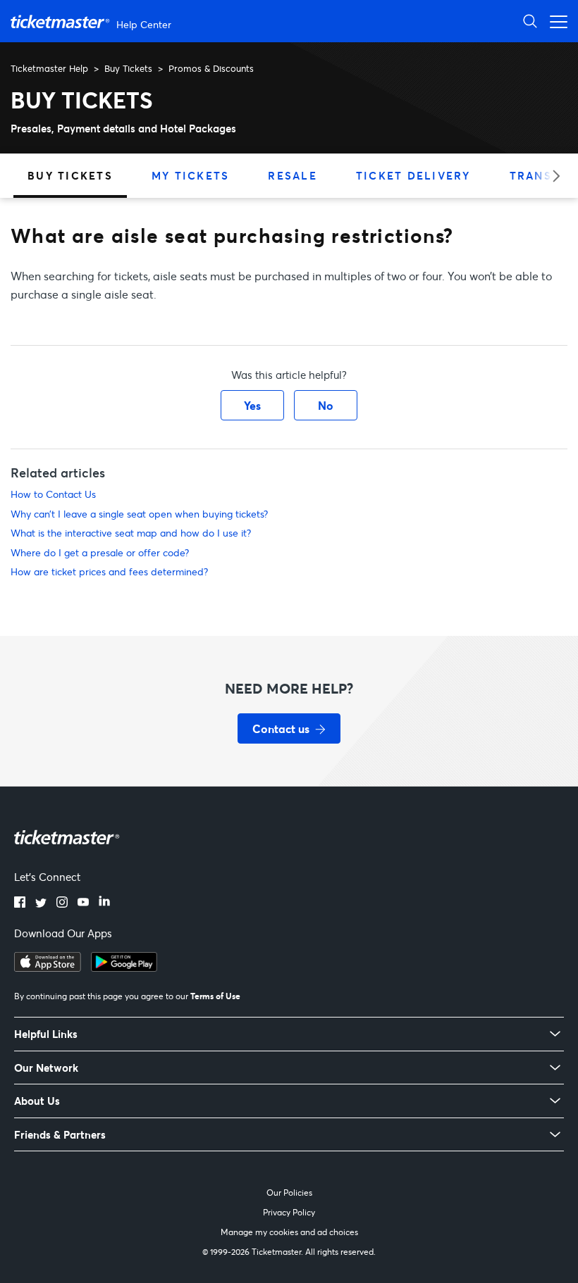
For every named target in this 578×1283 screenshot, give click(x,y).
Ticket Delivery (413, 175)
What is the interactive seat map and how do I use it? (131, 532)
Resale (292, 175)
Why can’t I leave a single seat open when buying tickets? (139, 513)
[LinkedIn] (104, 903)
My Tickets (191, 175)
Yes (252, 405)
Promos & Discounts (211, 68)
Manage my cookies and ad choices (289, 1232)
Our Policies (289, 1192)
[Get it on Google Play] (124, 967)
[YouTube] (83, 903)
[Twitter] (41, 903)
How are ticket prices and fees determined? (109, 571)
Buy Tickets (128, 68)
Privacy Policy (289, 1212)
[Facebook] (19, 903)
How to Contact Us (53, 494)
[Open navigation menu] (554, 21)
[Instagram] (62, 903)
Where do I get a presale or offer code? (100, 552)
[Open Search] (530, 21)
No (325, 405)
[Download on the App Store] (47, 967)
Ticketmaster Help (49, 68)
